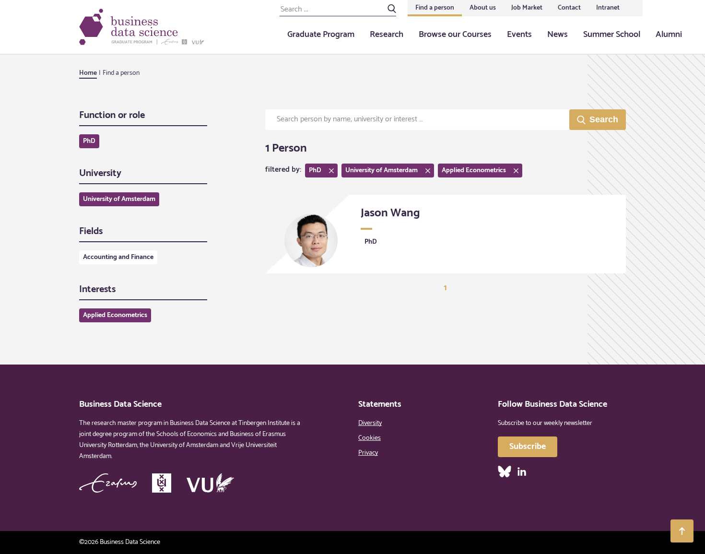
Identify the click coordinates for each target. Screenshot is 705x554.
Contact (569, 7)
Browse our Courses (455, 34)
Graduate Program (320, 34)
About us (483, 7)
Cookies (369, 438)
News (557, 34)
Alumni (669, 34)
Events (519, 34)
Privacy (368, 453)
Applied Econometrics (115, 315)
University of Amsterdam (119, 199)
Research (386, 34)
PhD (89, 141)
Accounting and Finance (118, 257)
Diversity (370, 423)
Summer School (611, 34)
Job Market (526, 7)
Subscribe (527, 446)
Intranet (608, 7)
